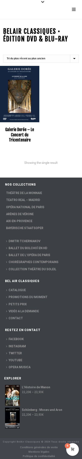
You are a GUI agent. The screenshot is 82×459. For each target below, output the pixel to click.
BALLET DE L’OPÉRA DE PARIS (29, 255)
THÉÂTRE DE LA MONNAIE (24, 193)
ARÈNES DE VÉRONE (20, 214)
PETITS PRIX (18, 304)
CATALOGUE (17, 290)
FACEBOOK (16, 339)
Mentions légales (38, 451)
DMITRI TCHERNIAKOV (24, 241)
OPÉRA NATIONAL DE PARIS (25, 207)
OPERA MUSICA (19, 367)
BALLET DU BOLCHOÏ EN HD (28, 248)
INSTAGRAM (17, 346)
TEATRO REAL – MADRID (23, 200)
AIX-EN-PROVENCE (19, 221)
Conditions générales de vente (39, 447)
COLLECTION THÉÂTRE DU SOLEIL (32, 269)
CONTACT (16, 318)
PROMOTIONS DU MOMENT (28, 297)
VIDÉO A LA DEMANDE (24, 311)
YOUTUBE (15, 360)
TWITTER (15, 353)
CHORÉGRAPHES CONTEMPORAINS (33, 262)
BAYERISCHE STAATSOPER (24, 228)
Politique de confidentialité (39, 456)
